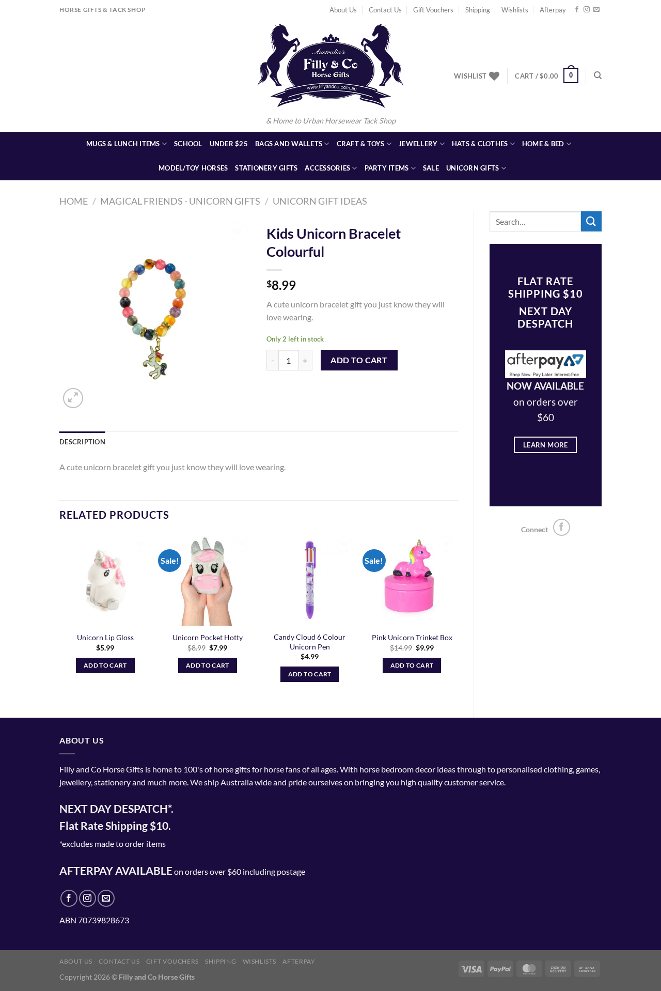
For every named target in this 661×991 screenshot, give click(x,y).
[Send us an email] (596, 9)
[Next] (457, 617)
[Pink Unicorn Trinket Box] (412, 580)
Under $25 (229, 144)
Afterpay (553, 10)
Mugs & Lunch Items (123, 144)
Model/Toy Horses (193, 168)
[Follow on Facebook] (577, 9)
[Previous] (60, 617)
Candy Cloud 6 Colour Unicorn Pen (309, 641)
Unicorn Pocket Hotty (207, 637)
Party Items (387, 168)
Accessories (327, 168)
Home (73, 201)
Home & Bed (543, 144)
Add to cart (358, 360)
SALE (431, 168)
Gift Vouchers (433, 10)
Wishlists (514, 10)
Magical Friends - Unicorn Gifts (180, 201)
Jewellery (418, 144)
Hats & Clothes (480, 144)
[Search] (598, 75)
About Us (343, 10)
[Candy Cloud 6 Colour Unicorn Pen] (310, 580)
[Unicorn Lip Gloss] (105, 580)
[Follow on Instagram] (587, 9)
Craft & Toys (361, 144)
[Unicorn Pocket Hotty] (208, 580)
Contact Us (385, 10)
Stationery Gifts (266, 168)
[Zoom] (73, 398)
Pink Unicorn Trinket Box (412, 637)
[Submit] (591, 221)
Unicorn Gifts (472, 168)
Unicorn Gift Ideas (320, 201)
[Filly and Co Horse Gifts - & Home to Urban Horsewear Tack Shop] (330, 65)
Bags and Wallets (288, 144)
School (188, 144)
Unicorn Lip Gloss (105, 637)
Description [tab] (82, 442)
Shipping (477, 10)
